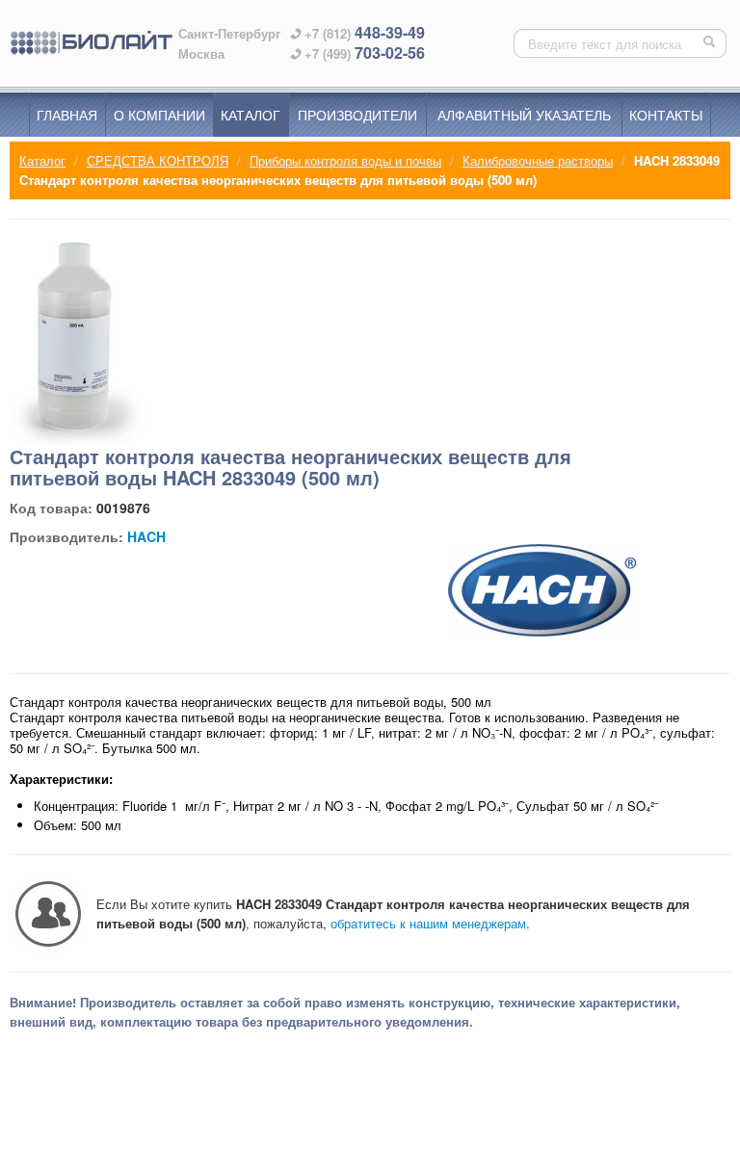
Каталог (250, 114)
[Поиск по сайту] (711, 43)
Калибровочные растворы (537, 160)
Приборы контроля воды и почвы (345, 160)
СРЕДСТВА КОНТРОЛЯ (157, 160)
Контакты (665, 114)
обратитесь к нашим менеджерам (428, 923)
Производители (357, 114)
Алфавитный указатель (524, 114)
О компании (159, 114)
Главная (67, 114)
